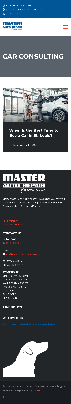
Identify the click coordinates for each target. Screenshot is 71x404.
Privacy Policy (10, 220)
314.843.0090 (12, 13)
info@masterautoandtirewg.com (23, 254)
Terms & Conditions (13, 224)
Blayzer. (37, 390)
